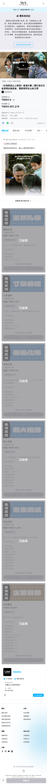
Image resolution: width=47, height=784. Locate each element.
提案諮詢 (5, 739)
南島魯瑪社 (8, 92)
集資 (4, 81)
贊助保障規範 (6, 719)
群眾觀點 (26, 742)
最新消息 (17, 130)
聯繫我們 (5, 735)
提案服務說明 (6, 726)
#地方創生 (17, 81)
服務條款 (26, 716)
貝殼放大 (26, 739)
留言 (39, 130)
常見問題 (29, 130)
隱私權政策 (27, 719)
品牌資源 (5, 742)
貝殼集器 (26, 735)
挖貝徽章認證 (6, 716)
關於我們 (5, 713)
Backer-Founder (24, 775)
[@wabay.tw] (2, 751)
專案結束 (26, 780)
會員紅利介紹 (6, 723)
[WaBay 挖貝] (9, 751)
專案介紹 (5, 130)
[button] (4, 3)
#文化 (9, 81)
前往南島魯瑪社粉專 (23, 45)
